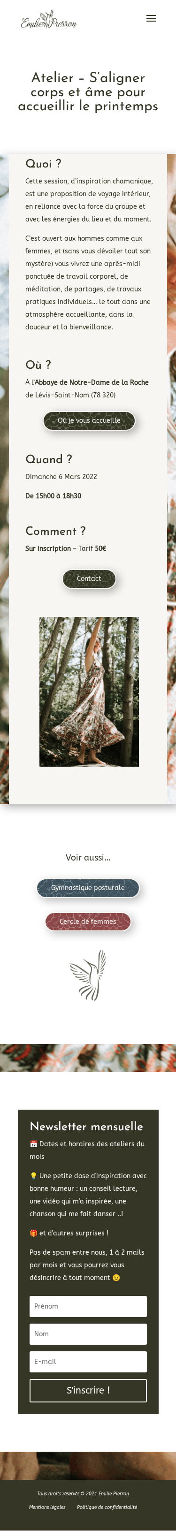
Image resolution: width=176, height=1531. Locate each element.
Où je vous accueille (89, 421)
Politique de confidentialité (107, 1507)
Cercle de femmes (88, 922)
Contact (89, 579)
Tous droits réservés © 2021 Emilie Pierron (83, 1494)
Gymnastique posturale (88, 888)
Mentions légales (47, 1507)
